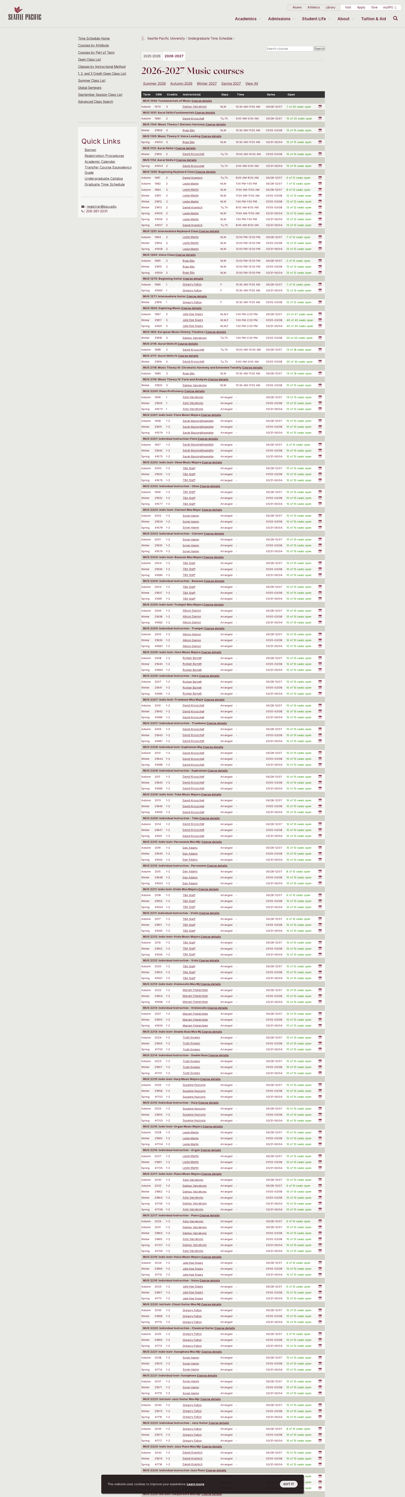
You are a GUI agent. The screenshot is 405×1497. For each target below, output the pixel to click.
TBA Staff (189, 468)
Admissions (279, 18)
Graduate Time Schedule (105, 184)
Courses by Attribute (93, 45)
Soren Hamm (191, 515)
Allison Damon (192, 610)
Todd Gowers (191, 1037)
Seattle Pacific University (166, 38)
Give (374, 7)
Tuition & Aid (373, 18)
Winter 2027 (207, 83)
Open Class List (89, 60)
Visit (348, 7)
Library (330, 7)
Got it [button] (288, 1484)
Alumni (297, 7)
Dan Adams (190, 847)
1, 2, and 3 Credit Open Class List (102, 74)
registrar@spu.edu (101, 206)
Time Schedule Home (94, 38)
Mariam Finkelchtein (195, 990)
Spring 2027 (231, 83)
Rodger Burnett (192, 658)
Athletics (314, 7)
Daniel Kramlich (192, 177)
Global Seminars (89, 88)
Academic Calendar (100, 161)
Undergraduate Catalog (104, 178)
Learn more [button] (195, 1484)
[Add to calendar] (321, 104)
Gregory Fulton (192, 284)
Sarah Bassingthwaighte (198, 420)
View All (251, 83)
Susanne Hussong (194, 1085)
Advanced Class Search (95, 102)
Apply (361, 7)
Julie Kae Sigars (193, 314)
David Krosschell (193, 118)
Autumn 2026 (181, 83)
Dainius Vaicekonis (195, 106)
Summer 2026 (154, 83)
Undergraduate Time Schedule (210, 38)
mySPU (388, 7)
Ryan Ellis (189, 130)
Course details (202, 100)
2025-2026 (152, 56)
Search (394, 15)
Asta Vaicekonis (193, 397)
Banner (90, 150)
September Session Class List (100, 95)
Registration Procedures (104, 156)
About (344, 18)
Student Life (314, 18)
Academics (245, 18)
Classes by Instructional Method (102, 67)
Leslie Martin (191, 183)
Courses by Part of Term (96, 53)
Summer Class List (91, 81)
